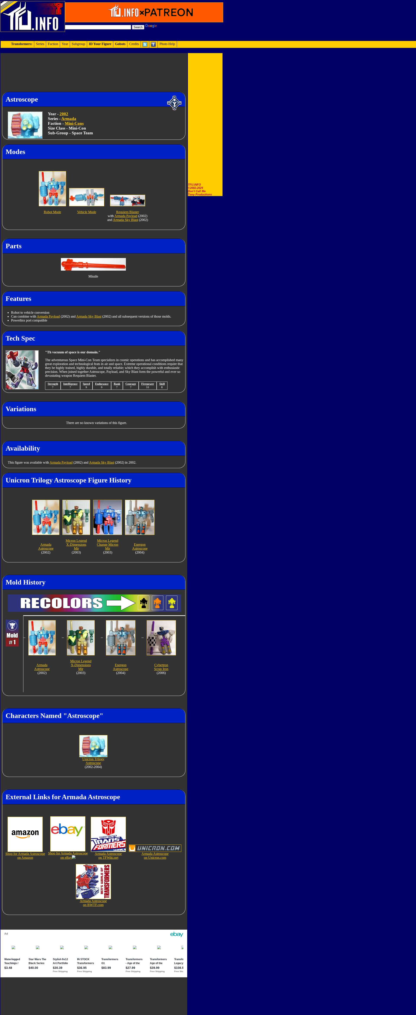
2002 (64, 114)
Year (65, 44)
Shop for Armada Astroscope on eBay (68, 855)
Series (40, 44)
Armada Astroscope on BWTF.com (93, 903)
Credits (134, 44)
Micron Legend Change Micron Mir (107, 544)
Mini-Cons (74, 123)
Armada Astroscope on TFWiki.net (108, 855)
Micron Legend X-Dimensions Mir (76, 544)
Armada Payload (125, 216)
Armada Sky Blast (125, 220)
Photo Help (167, 44)
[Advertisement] (205, 118)
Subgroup (78, 44)
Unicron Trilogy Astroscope (93, 761)
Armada (68, 118)
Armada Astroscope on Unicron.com (155, 855)
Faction (53, 44)
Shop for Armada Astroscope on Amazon (25, 855)
